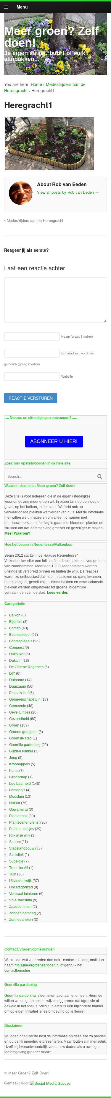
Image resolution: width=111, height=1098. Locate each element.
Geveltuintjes (19, 712)
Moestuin (16, 797)
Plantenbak (18, 816)
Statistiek (16, 855)
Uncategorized (21, 887)
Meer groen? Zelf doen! (51, 36)
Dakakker (17, 654)
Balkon (14, 615)
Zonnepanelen (21, 920)
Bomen (15, 628)
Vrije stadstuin (20, 900)
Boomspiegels (20, 641)
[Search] (99, 476)
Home (36, 84)
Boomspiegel (19, 635)
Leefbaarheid (20, 784)
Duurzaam (17, 686)
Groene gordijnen (23, 732)
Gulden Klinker (21, 751)
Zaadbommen (20, 907)
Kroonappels (19, 764)
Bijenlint (15, 622)
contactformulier (17, 970)
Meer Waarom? (17, 533)
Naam (77, 336)
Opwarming (18, 809)
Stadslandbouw (21, 848)
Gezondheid (19, 719)
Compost (16, 648)
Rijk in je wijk (19, 835)
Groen (14, 725)
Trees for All (18, 868)
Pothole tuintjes (21, 829)
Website (67, 376)
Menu (22, 7)
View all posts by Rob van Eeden (68, 192)
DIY (12, 673)
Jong (13, 758)
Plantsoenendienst (24, 822)
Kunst (13, 771)
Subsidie (16, 861)
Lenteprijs (17, 790)
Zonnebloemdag (22, 913)
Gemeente (17, 706)
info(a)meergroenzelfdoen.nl (36, 965)
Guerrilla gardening (25, 745)
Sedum (15, 842)
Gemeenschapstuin (25, 699)
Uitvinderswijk (20, 881)
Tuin (12, 874)
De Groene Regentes (26, 667)
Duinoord (16, 680)
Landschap (18, 777)
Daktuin (15, 661)
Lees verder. (57, 593)
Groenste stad (20, 738)
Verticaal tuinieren (23, 894)
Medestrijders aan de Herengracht (34, 220)
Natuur (14, 803)
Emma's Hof (18, 693)
